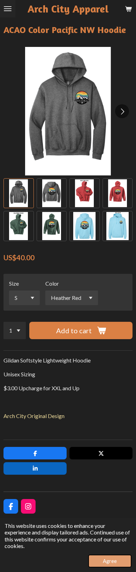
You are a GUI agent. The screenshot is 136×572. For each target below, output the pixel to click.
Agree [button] (110, 561)
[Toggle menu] (7, 8)
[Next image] (122, 111)
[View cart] (128, 8)
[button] (18, 193)
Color (52, 283)
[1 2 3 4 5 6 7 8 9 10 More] (14, 330)
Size (14, 283)
